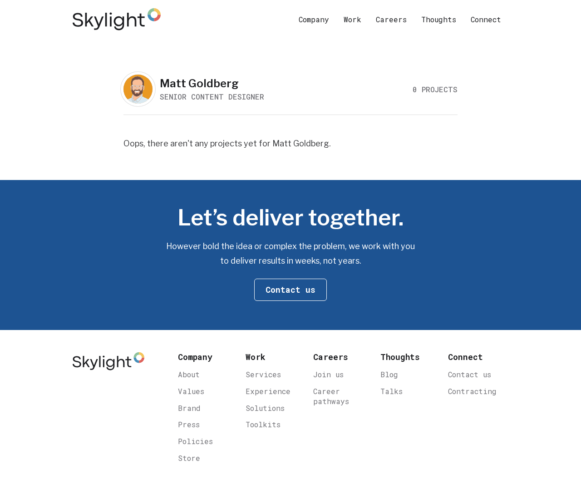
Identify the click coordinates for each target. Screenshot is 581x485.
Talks (391, 391)
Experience (268, 391)
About (189, 374)
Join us (328, 374)
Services (263, 374)
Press (189, 424)
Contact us (469, 374)
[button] (313, 19)
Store (189, 458)
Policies (195, 441)
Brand (189, 408)
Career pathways (331, 396)
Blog (389, 374)
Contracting (472, 391)
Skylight (118, 19)
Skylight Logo (108, 365)
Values (191, 391)
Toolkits (263, 424)
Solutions (265, 408)
